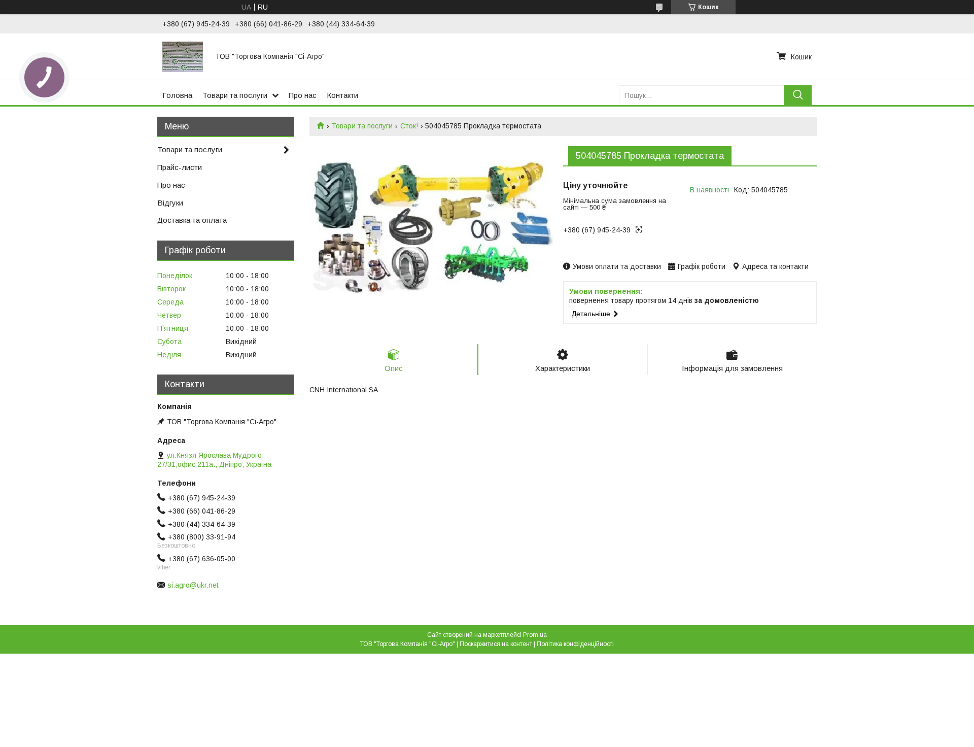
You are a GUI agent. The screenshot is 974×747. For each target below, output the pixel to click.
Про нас (303, 95)
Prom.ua (535, 634)
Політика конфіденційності (575, 644)
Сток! (409, 126)
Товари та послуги (234, 95)
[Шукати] (798, 95)
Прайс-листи (179, 167)
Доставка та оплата (192, 220)
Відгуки (170, 202)
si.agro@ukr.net (193, 585)
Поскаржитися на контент (496, 644)
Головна (177, 95)
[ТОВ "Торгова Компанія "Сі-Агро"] (182, 56)
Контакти (342, 95)
